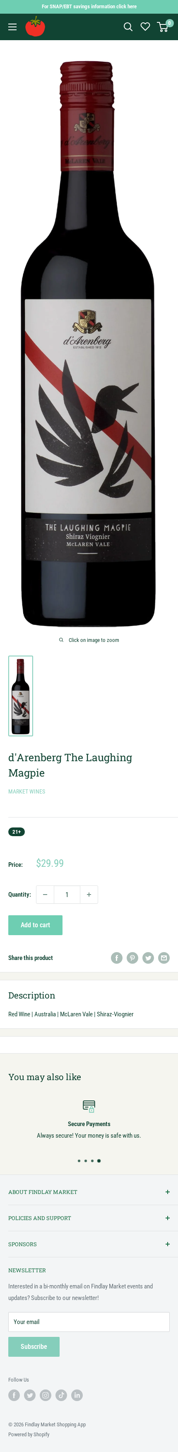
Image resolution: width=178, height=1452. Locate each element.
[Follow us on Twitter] (30, 1395)
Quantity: (19, 894)
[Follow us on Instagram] (45, 1395)
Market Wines (26, 791)
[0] (163, 27)
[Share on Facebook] (117, 958)
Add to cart (35, 925)
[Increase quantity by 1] (89, 894)
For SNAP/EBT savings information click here (89, 6)
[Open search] (128, 26)
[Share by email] (164, 958)
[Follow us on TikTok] (61, 1395)
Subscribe (34, 1347)
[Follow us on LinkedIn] (77, 1395)
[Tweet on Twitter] (148, 958)
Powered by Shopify (28, 1434)
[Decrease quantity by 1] (45, 894)
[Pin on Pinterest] (132, 958)
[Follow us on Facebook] (14, 1395)
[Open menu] (12, 27)
